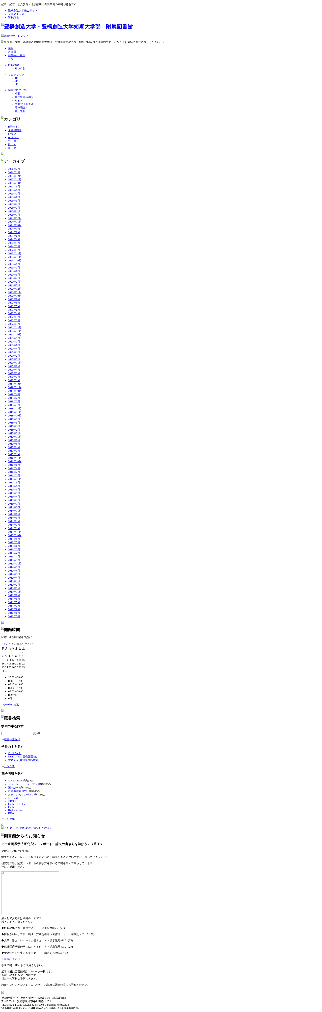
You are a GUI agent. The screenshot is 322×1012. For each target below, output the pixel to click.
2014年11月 (14, 510)
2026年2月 (14, 168)
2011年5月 (14, 602)
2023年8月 (14, 264)
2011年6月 (14, 598)
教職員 (12, 51)
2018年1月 (14, 433)
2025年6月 (14, 197)
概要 (17, 93)
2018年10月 (14, 415)
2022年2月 (14, 320)
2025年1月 (14, 214)
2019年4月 (14, 398)
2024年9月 (14, 228)
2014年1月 (14, 528)
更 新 (12, 140)
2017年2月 (14, 450)
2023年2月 (14, 281)
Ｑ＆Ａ (19, 100)
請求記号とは (12, 959)
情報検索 (13, 65)
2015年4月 (14, 496)
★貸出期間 (14, 130)
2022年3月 (14, 316)
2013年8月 (14, 538)
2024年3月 (14, 242)
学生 (10, 48)
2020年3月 (14, 373)
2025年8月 (14, 190)
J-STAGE (13, 798)
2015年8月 (14, 486)
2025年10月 (14, 183)
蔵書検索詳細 (12, 739)
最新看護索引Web (18, 791)
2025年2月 (14, 211)
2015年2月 (14, 500)
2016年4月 (14, 468)
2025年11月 (14, 179)
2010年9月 (14, 609)
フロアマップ (16, 74)
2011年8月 (14, 595)
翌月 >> (28, 644)
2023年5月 (14, 274)
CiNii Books (14, 753)
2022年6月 (14, 309)
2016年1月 (14, 475)
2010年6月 (14, 612)
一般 (10, 58)
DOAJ (11, 813)
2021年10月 (14, 334)
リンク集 (20, 68)
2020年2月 (14, 376)
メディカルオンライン (21, 794)
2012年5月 (14, 574)
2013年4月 (14, 553)
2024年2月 (14, 246)
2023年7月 (14, 267)
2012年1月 (14, 588)
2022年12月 (14, 288)
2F (16, 81)
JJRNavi (12, 801)
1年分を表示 (11, 704)
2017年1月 (14, 454)
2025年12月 (14, 176)
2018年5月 (14, 422)
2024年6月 (14, 235)
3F (16, 84)
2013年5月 (14, 549)
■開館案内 (14, 126)
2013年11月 (14, 531)
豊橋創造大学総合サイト (23, 10)
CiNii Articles (15, 780)
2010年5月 (14, 616)
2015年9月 (14, 482)
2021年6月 (14, 345)
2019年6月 (14, 394)
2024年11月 (14, 221)
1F (16, 78)
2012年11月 (14, 563)
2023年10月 (14, 260)
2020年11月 (14, 362)
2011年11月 (14, 591)
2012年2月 (14, 584)
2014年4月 (14, 521)
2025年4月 (14, 204)
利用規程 (20, 111)
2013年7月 (14, 542)
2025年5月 (14, 200)
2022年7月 (14, 306)
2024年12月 (14, 218)
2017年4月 (14, 447)
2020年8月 (14, 366)
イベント (13, 137)
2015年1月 (14, 503)
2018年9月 (14, 419)
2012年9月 (14, 567)
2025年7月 (14, 193)
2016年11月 (14, 457)
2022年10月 (14, 295)
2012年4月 (14, 577)
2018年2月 (14, 429)
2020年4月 (14, 369)
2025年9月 (14, 186)
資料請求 (13, 17)
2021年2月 (14, 355)
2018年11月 (14, 412)
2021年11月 (14, 331)
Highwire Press (16, 810)
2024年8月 (14, 232)
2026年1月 (14, 172)
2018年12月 (14, 408)
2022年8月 (14, 302)
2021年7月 (14, 341)
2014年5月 (14, 517)
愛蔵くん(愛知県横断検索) (23, 760)
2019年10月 (14, 390)
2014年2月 (14, 524)
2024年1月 (14, 250)
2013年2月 (14, 556)
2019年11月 (14, 387)
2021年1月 (14, 359)
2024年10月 (14, 225)
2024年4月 (14, 239)
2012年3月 (14, 581)
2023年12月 (14, 253)
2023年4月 (14, 278)
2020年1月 (14, 380)
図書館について (17, 90)
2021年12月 (14, 327)
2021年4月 (14, 348)
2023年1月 (14, 285)
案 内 (12, 144)
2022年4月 (14, 313)
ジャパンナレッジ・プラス (24, 784)
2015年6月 (14, 489)
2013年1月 (14, 560)
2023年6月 (14, 271)
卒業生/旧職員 (16, 55)
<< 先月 (6, 644)
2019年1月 (14, 405)
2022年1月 (14, 324)
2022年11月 (14, 292)
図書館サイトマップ (16, 35)
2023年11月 (14, 257)
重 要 (12, 147)
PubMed (12, 807)
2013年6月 (14, 546)
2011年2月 (14, 605)
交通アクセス (16, 14)
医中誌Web (14, 787)
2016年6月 (14, 464)
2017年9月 (14, 440)
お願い (12, 133)
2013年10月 (14, 535)
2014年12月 (14, 507)
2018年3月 (14, 426)
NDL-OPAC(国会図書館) (22, 756)
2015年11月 (14, 479)
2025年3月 (14, 207)
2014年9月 (14, 514)
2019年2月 (14, 401)
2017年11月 (14, 436)
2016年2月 (14, 472)
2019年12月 (14, 383)
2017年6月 (14, 443)
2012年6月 (14, 570)
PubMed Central (16, 804)
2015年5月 (14, 493)
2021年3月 (14, 352)
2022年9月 (14, 299)
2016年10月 (14, 461)
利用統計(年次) (24, 97)
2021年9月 (14, 338)
